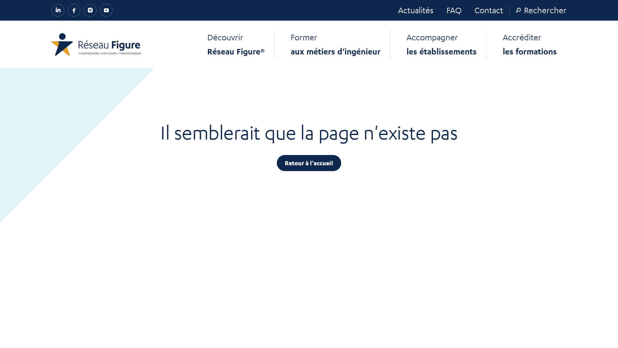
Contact (488, 10)
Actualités (416, 10)
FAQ (454, 10)
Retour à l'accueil (309, 163)
